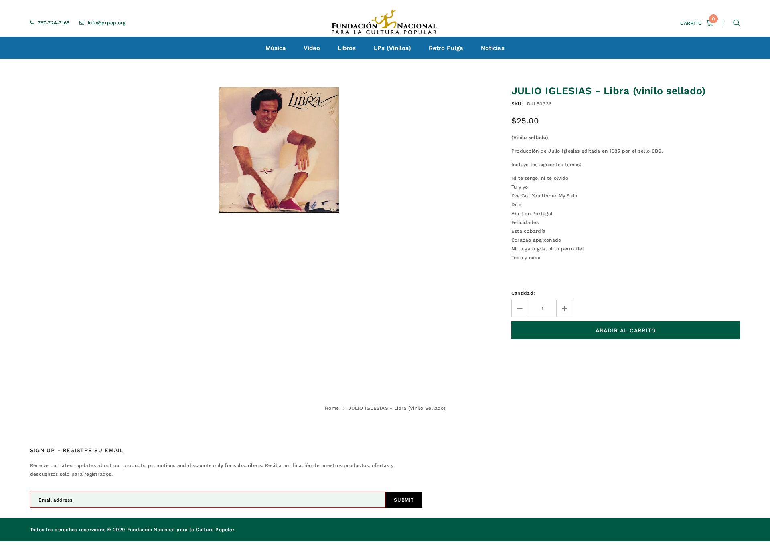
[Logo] (385, 23)
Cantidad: (523, 293)
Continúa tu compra (684, 113)
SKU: (517, 104)
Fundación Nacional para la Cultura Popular (180, 529)
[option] (278, 150)
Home (332, 408)
